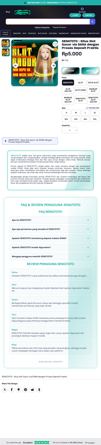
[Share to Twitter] (5, 389)
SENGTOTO (16, 155)
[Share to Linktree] (19, 389)
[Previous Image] (15, 65)
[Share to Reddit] (32, 389)
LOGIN (75, 15)
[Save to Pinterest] (25, 389)
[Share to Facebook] (12, 389)
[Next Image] (53, 65)
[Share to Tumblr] (39, 389)
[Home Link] (22, 12)
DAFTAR (88, 15)
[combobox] (48, 21)
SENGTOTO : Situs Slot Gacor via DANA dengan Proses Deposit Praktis (34, 376)
